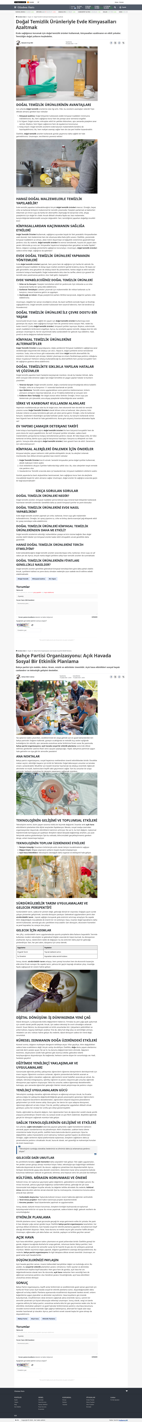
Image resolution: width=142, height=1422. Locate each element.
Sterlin (107, 6)
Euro (97, 6)
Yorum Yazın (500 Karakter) (25, 600)
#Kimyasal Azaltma (38, 579)
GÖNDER (94, 617)
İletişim (121, 2)
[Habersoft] (123, 1420)
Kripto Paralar (90, 1400)
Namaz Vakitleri (42, 1404)
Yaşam (29, 17)
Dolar (88, 6)
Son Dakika (17, 1407)
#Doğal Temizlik (23, 579)
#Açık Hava (35, 1319)
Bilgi (15, 1404)
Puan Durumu (42, 1407)
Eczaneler (41, 1409)
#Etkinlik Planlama (49, 1319)
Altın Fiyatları (90, 1404)
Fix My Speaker (114, 1400)
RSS (17, 1420)
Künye (116, 2)
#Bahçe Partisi (22, 1319)
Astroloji (40, 1400)
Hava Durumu (42, 1402)
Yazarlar (64, 1404)
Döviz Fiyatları (90, 1402)
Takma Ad (19, 590)
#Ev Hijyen (52, 579)
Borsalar (88, 1407)
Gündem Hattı (21, 17)
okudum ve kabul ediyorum (35, 617)
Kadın (16, 1400)
